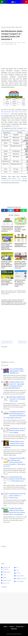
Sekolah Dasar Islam (17, 633)
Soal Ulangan (20, 581)
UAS (17, 570)
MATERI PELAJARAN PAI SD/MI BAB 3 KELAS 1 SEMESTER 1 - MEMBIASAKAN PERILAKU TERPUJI (7, 246)
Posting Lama (22, 342)
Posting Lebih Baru (7, 342)
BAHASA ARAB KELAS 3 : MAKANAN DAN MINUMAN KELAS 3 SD (21, 245)
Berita (4, 577)
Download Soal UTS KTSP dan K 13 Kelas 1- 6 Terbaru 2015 (17, 495)
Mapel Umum (7, 580)
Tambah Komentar (9, 44)
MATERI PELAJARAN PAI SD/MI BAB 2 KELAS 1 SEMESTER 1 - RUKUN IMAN (7, 282)
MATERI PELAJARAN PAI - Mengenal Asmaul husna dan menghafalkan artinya (20, 283)
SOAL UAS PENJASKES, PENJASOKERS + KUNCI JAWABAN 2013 (16, 371)
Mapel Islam (6, 572)
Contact (11, 626)
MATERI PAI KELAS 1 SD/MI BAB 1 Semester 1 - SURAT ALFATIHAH (20, 229)
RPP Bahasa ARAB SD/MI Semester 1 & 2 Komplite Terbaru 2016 (17, 399)
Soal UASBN (19, 576)
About (5, 626)
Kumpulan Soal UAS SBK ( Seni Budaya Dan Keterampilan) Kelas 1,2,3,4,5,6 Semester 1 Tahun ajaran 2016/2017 (14, 462)
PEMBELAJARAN (21, 578)
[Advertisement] (14, 15)
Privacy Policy (20, 626)
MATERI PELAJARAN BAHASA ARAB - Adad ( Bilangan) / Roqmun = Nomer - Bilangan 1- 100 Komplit (21, 265)
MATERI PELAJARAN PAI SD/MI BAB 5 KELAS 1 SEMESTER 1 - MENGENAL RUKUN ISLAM (7, 265)
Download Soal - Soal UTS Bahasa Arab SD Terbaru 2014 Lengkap (17, 430)
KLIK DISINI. (15, 126)
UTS (4, 575)
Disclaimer (14, 628)
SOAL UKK (6, 583)
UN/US (18, 573)
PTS (17, 567)
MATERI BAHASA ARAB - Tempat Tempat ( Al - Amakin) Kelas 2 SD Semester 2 (7, 229)
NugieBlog (11, 362)
